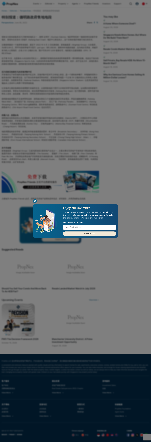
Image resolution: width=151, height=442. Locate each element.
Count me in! (89, 234)
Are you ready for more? (73, 222)
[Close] (35, 201)
